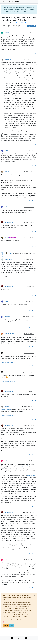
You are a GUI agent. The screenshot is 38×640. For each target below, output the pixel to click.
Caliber (6, 150)
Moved (12, 23)
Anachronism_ (9, 259)
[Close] (35, 595)
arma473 (7, 171)
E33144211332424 (10, 334)
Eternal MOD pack (10, 362)
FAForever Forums (12, 2)
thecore (7, 32)
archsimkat (8, 59)
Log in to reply (31, 26)
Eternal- (7, 353)
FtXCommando (9, 222)
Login (11, 625)
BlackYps (7, 316)
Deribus (7, 237)
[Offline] (3, 59)
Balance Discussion (22, 23)
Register (6, 625)
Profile (3, 362)
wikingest (7, 461)
